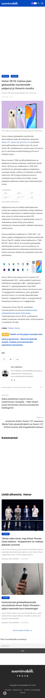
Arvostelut (17, 690)
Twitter (11, 328)
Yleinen (14, 76)
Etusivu (8, 690)
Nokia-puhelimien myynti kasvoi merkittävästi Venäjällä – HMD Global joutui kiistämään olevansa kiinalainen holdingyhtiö (20, 403)
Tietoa (22, 693)
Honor (5, 76)
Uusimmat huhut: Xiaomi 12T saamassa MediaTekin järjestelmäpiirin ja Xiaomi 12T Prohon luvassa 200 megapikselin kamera (22, 424)
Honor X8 (15, 142)
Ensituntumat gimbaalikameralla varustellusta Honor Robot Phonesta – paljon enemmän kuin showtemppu (21, 605)
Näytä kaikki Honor (21, 630)
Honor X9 (26, 142)
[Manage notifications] (5, 693)
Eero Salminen (16, 367)
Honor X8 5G (27, 387)
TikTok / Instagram (32, 690)
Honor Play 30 (7, 387)
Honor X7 (5, 142)
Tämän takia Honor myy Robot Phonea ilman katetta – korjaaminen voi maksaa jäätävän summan (22, 541)
